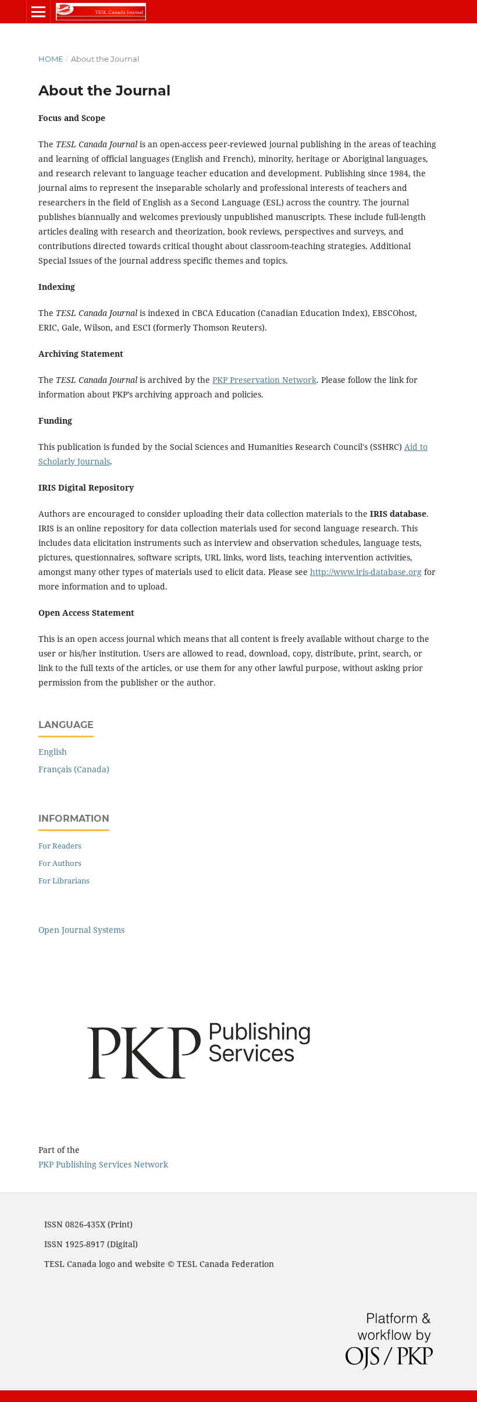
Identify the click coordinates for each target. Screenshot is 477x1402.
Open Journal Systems (81, 929)
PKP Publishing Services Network (103, 1164)
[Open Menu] (38, 11)
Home (50, 58)
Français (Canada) (73, 769)
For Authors (59, 863)
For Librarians (64, 880)
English (52, 751)
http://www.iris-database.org (366, 571)
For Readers (59, 845)
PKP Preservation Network (264, 379)
